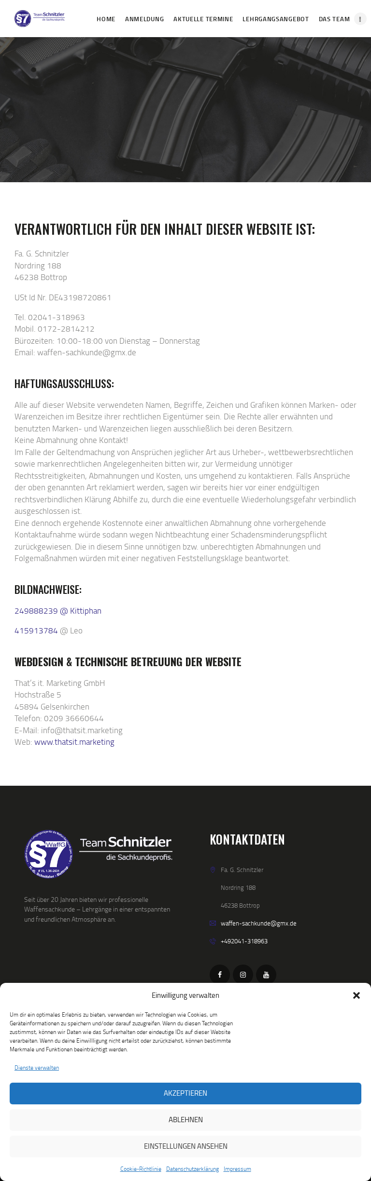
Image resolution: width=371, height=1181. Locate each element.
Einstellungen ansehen (186, 1146)
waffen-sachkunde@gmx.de (259, 923)
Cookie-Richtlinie (140, 1169)
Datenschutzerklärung (192, 1169)
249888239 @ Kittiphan (57, 610)
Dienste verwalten (36, 1067)
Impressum (237, 1169)
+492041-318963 (244, 941)
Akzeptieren (185, 1093)
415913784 (36, 630)
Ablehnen (186, 1119)
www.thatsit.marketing (74, 741)
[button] (356, 995)
